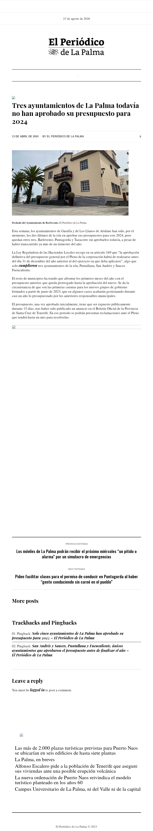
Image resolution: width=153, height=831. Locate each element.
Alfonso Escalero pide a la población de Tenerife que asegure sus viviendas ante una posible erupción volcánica (76, 768)
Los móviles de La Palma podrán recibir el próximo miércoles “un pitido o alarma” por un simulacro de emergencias (76, 554)
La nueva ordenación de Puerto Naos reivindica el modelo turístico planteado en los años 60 (73, 780)
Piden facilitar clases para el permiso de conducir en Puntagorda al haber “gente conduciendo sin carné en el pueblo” (76, 579)
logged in (37, 690)
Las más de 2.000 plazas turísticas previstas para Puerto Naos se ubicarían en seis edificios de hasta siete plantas (76, 750)
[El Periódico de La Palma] (76, 46)
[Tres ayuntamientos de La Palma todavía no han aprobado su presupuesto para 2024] (76, 182)
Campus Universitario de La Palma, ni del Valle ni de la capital (78, 789)
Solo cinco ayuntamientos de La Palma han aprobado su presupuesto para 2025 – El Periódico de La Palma (68, 635)
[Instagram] (76, 6)
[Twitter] (81, 6)
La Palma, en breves (35, 759)
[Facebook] (70, 6)
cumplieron (28, 265)
